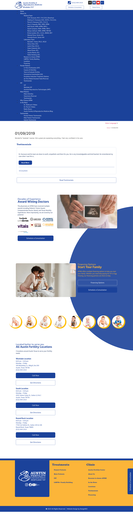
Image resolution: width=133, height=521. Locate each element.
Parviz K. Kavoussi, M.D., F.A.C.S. (37, 22)
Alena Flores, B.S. (33, 50)
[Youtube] (98, 2)
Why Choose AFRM (26, 100)
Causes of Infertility (30, 70)
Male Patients (24, 92)
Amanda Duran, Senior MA (35, 37)
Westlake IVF (28, 87)
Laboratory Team (29, 39)
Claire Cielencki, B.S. (33, 48)
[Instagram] (90, 2)
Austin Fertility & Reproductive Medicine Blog (38, 111)
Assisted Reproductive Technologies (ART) (37, 89)
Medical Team (28, 15)
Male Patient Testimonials (32, 118)
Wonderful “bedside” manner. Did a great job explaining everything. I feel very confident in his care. (49, 138)
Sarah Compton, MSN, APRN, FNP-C (38, 29)
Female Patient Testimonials (32, 115)
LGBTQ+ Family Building (31, 59)
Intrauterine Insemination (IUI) (33, 74)
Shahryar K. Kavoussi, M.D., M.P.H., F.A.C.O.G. (41, 20)
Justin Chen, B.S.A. (33, 46)
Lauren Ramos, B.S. (33, 52)
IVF (21, 83)
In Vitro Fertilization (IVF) (32, 68)
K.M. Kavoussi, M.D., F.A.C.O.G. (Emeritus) (40, 18)
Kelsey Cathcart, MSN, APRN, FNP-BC (39, 31)
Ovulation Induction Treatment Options (36, 76)
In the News (24, 102)
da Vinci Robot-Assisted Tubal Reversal (36, 79)
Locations (27, 61)
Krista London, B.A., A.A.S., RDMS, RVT (39, 33)
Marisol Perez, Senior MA (35, 35)
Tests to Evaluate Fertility (32, 72)
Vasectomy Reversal (30, 96)
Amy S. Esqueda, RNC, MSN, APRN (38, 24)
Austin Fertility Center (96, 470)
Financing (27, 63)
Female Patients (25, 65)
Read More (25, 163)
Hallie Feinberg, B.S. (33, 55)
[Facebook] (94, 2)
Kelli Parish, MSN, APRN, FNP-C (37, 26)
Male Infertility (28, 94)
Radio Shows (28, 109)
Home (22, 11)
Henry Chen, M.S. (32, 44)
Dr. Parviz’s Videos (29, 107)
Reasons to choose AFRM (32, 57)
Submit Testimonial (30, 120)
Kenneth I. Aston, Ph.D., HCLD (36, 42)
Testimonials (28, 81)
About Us (23, 13)
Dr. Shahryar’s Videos (30, 105)
